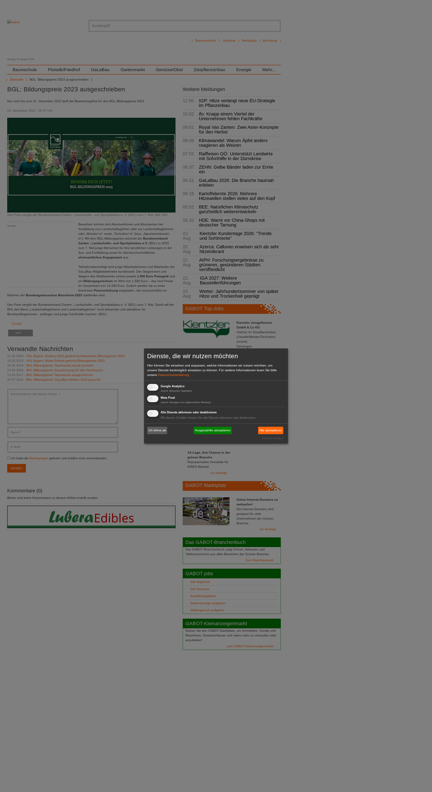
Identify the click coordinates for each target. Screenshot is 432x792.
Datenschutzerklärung (173, 375)
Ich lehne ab (157, 430)
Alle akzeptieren (270, 430)
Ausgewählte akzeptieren (213, 430)
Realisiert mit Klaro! (272, 438)
